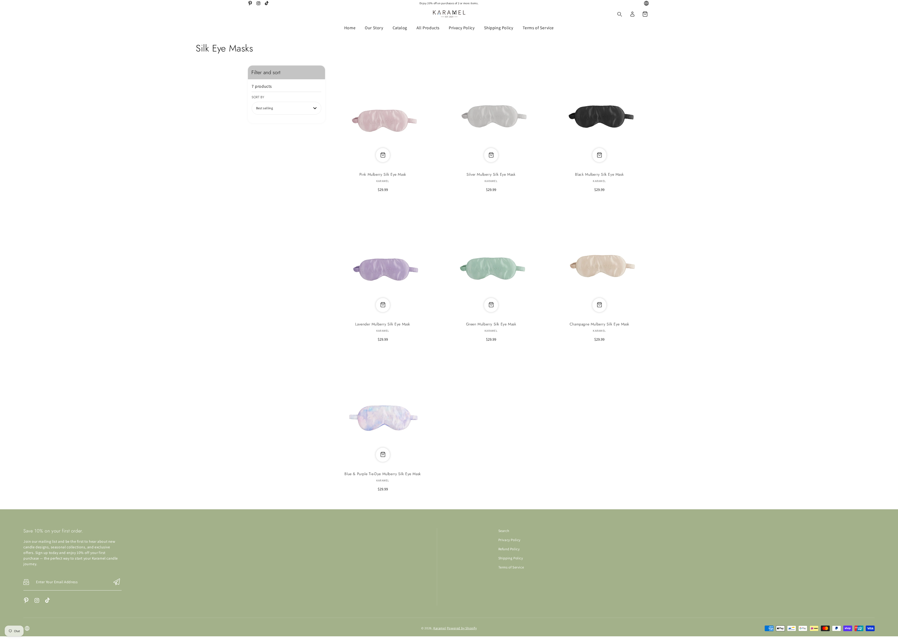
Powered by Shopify (462, 628)
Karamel (439, 628)
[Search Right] (620, 14)
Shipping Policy (510, 558)
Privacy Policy (509, 540)
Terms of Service (511, 567)
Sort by (258, 97)
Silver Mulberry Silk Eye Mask (491, 116)
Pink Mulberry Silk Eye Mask (382, 116)
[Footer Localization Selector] (27, 628)
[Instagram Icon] (258, 3)
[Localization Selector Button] (646, 3)
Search (503, 530)
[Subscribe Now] (117, 582)
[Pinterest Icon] (250, 3)
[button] (645, 14)
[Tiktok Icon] (266, 3)
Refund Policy (509, 549)
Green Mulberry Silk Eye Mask (491, 266)
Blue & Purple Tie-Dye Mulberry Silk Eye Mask (382, 415)
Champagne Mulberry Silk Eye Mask (599, 266)
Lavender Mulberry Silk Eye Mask (382, 266)
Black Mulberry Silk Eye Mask (599, 116)
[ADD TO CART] (383, 304)
